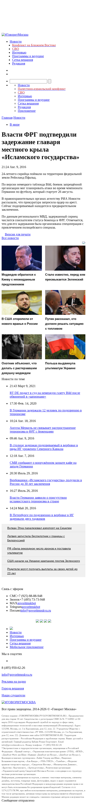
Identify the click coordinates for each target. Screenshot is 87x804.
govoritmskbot (26, 603)
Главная (7, 117)
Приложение (27, 110)
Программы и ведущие (28, 56)
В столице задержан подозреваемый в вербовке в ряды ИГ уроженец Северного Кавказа (44, 447)
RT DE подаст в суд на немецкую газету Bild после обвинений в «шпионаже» (45, 394)
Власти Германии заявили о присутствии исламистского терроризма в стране (38, 499)
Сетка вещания (22, 60)
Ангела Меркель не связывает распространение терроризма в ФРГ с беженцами (43, 429)
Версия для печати (18, 234)
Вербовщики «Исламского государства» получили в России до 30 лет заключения (46, 482)
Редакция (18, 63)
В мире (15, 124)
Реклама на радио (14, 681)
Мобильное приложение (27, 647)
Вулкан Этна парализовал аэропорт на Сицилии (39, 528)
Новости (16, 41)
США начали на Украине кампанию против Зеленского (43, 560)
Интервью (19, 52)
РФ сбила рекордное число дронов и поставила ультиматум (39, 550)
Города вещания (13, 688)
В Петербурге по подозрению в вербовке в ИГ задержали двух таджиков (42, 516)
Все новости (10, 238)
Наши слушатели (13, 695)
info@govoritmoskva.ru (35, 610)
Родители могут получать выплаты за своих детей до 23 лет (42, 571)
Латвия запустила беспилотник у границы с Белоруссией (36, 538)
